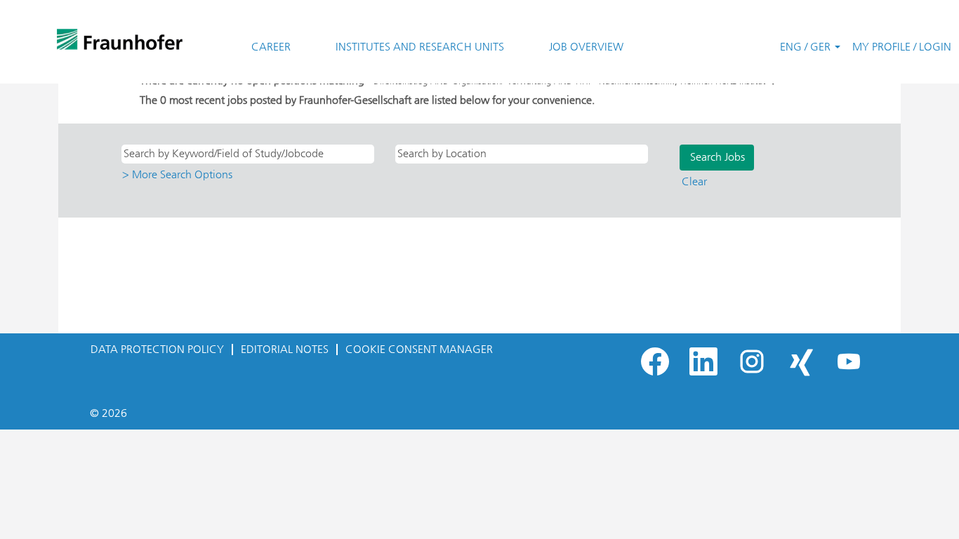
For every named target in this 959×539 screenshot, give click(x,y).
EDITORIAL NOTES (285, 349)
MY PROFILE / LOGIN (901, 46)
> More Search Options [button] (177, 174)
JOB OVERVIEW (586, 46)
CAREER (271, 46)
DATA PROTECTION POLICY (157, 349)
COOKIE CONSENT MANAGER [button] (419, 349)
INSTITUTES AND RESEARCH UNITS (420, 46)
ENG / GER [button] (806, 46)
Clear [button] (694, 181)
